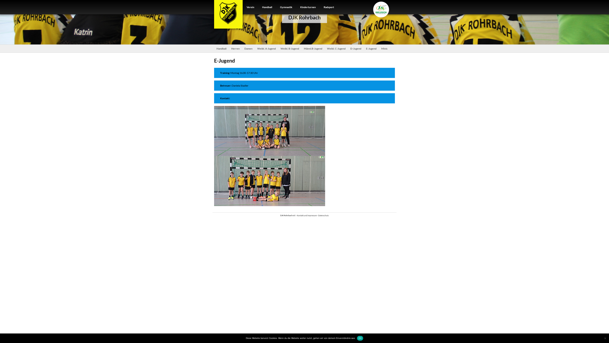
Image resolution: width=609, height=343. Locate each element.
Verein (250, 7)
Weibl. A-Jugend (266, 48)
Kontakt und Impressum (307, 215)
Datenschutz (323, 215)
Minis (384, 48)
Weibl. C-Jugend (336, 48)
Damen (248, 48)
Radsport (329, 7)
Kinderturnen (308, 7)
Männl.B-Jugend (313, 48)
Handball (267, 7)
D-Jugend (355, 48)
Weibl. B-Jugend (290, 48)
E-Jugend (371, 48)
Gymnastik (286, 7)
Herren (235, 48)
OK (360, 338)
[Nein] (605, 338)
